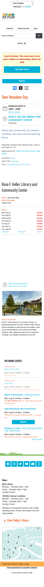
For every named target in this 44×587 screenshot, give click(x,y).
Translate (28, 7)
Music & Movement (22, 395)
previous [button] (5, 232)
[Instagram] (14, 464)
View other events (22, 69)
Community (14, 161)
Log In (35, 29)
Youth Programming (13, 164)
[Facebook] (8, 464)
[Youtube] (26, 464)
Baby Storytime (11, 369)
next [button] (39, 232)
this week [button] (21, 232)
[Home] (8, 16)
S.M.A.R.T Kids (24, 164)
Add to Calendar (14, 112)
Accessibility (25, 568)
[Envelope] (33, 464)
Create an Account (23, 29)
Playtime (8, 383)
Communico (34, 568)
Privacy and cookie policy (14, 568)
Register (22, 81)
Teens (13, 158)
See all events (37, 439)
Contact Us (10, 29)
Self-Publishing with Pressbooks (20, 409)
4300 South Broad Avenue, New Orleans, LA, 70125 (18, 285)
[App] (39, 464)
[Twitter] (20, 464)
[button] (22, 43)
